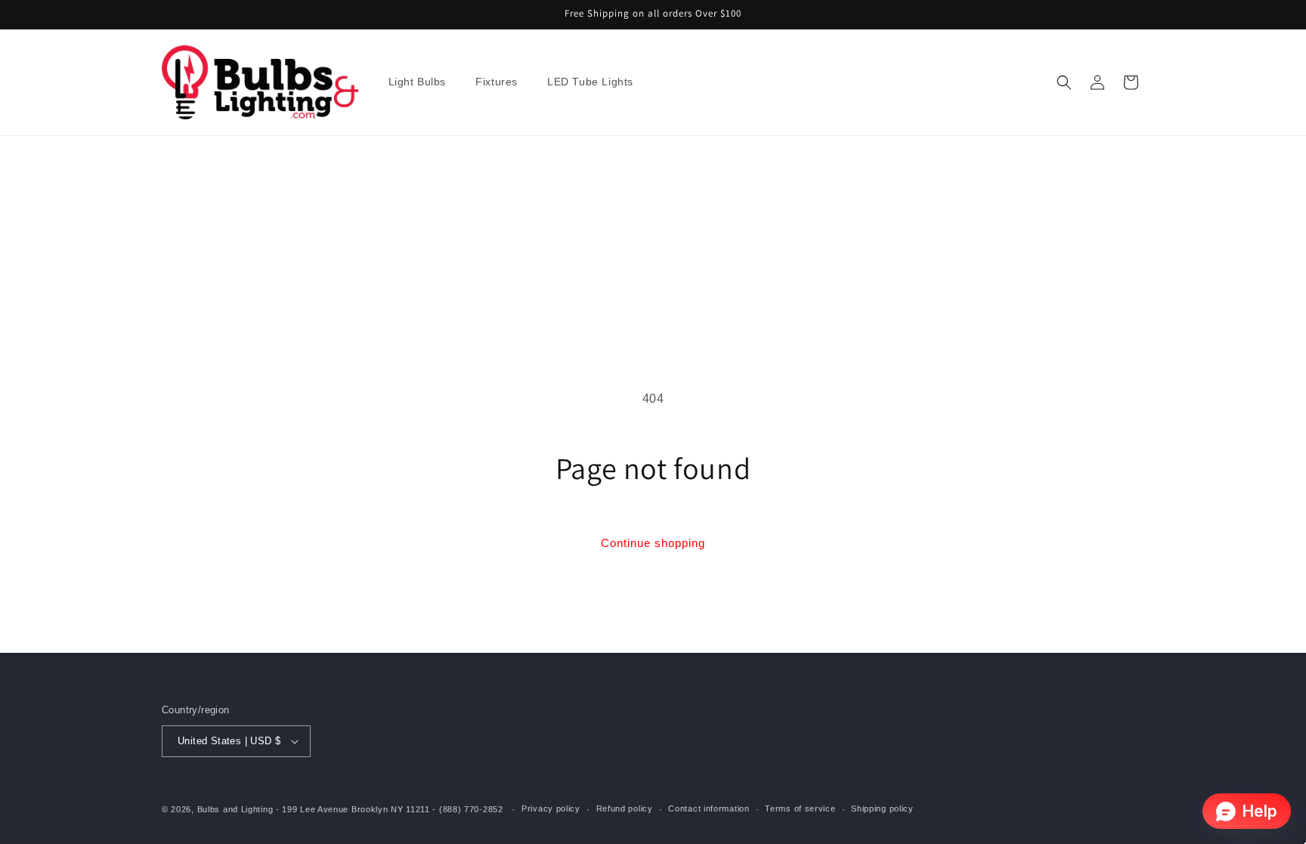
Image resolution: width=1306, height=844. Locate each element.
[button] (423, 82)
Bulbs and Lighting (235, 809)
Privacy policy (550, 808)
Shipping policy (882, 808)
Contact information (708, 808)
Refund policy (624, 808)
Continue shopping (653, 542)
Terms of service (800, 808)
